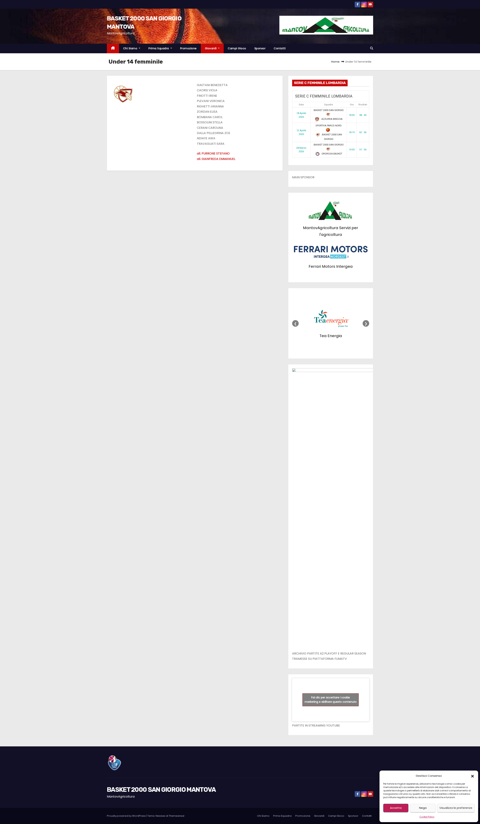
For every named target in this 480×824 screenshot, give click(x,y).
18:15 (352, 132)
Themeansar (176, 816)
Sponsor (260, 48)
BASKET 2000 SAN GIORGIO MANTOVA (161, 789)
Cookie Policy (426, 816)
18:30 (352, 115)
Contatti (280, 48)
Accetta (396, 808)
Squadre (328, 104)
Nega (423, 808)
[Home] (113, 48)
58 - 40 (362, 115)
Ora (352, 104)
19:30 (352, 149)
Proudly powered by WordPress (126, 816)
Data (301, 104)
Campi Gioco (237, 48)
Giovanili (211, 48)
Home (335, 62)
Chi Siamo (130, 48)
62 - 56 (362, 132)
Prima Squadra (159, 48)
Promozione (188, 48)
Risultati (362, 104)
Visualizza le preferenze (455, 808)
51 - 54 (362, 149)
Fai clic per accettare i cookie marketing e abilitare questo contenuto (331, 700)
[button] (472, 776)
